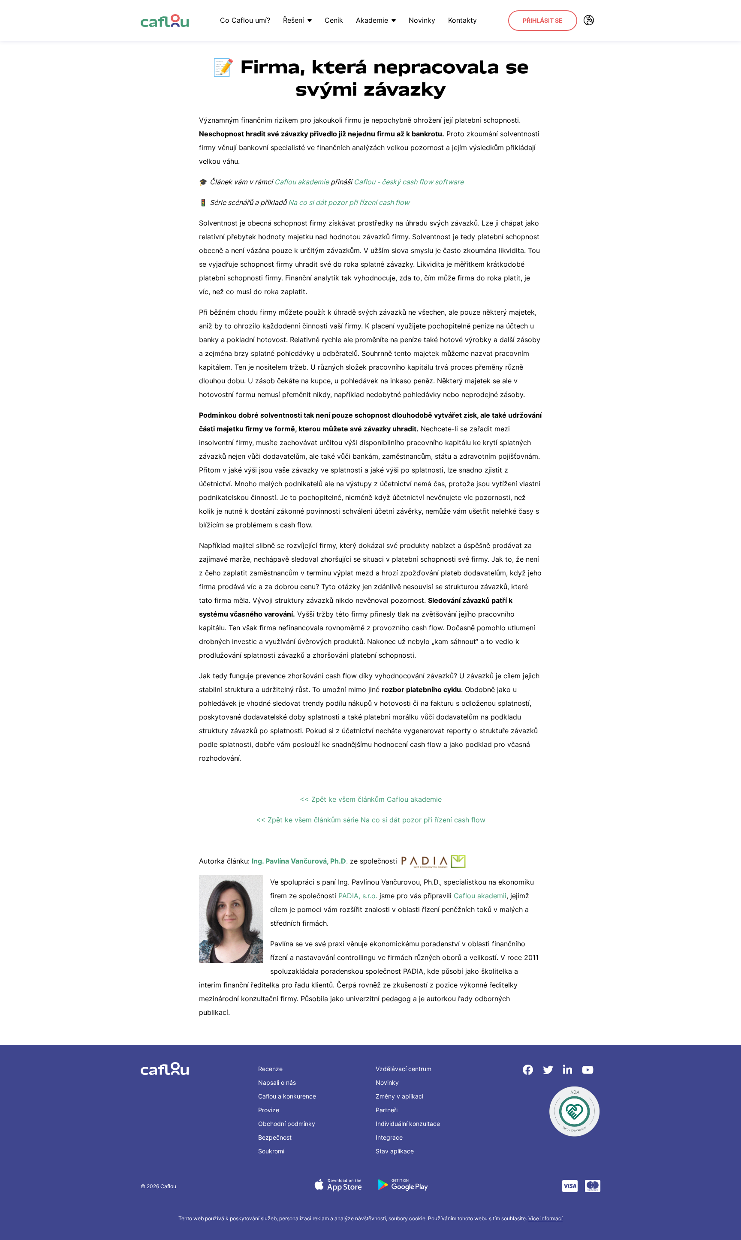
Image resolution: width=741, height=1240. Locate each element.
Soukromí (271, 1151)
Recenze (270, 1068)
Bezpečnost (275, 1137)
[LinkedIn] (569, 1070)
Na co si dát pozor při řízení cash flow (349, 202)
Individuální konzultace (408, 1123)
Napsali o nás (277, 1082)
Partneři (387, 1110)
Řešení (293, 20)
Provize (268, 1110)
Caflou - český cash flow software (409, 182)
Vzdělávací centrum (403, 1068)
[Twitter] (549, 1070)
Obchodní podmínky (286, 1123)
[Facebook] (529, 1070)
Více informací (545, 1218)
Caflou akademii (480, 895)
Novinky (422, 20)
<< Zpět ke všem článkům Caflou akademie (371, 799)
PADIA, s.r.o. (359, 895)
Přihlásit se (543, 20)
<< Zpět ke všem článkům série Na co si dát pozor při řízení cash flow (370, 820)
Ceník (334, 20)
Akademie (372, 20)
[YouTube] (587, 1070)
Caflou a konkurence (287, 1096)
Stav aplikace (395, 1151)
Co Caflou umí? (245, 20)
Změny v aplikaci (399, 1096)
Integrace (389, 1137)
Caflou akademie (301, 182)
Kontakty (462, 20)
